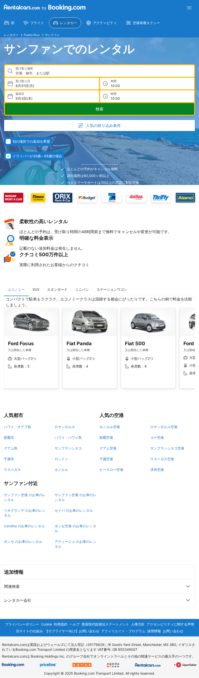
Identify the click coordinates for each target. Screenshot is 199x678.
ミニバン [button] (82, 289)
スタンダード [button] (57, 289)
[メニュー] (189, 8)
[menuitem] (9, 23)
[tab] (16, 289)
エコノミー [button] (16, 289)
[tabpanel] (99, 346)
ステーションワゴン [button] (112, 289)
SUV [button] (36, 289)
